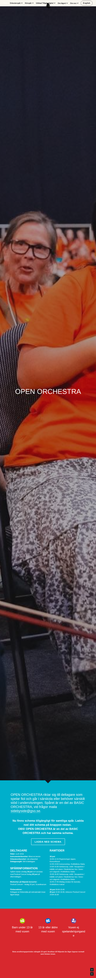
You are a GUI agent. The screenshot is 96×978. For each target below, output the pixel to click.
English (86, 3)
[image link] (48, 6)
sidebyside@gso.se (25, 811)
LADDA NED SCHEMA (48, 841)
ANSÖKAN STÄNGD (48, 963)
